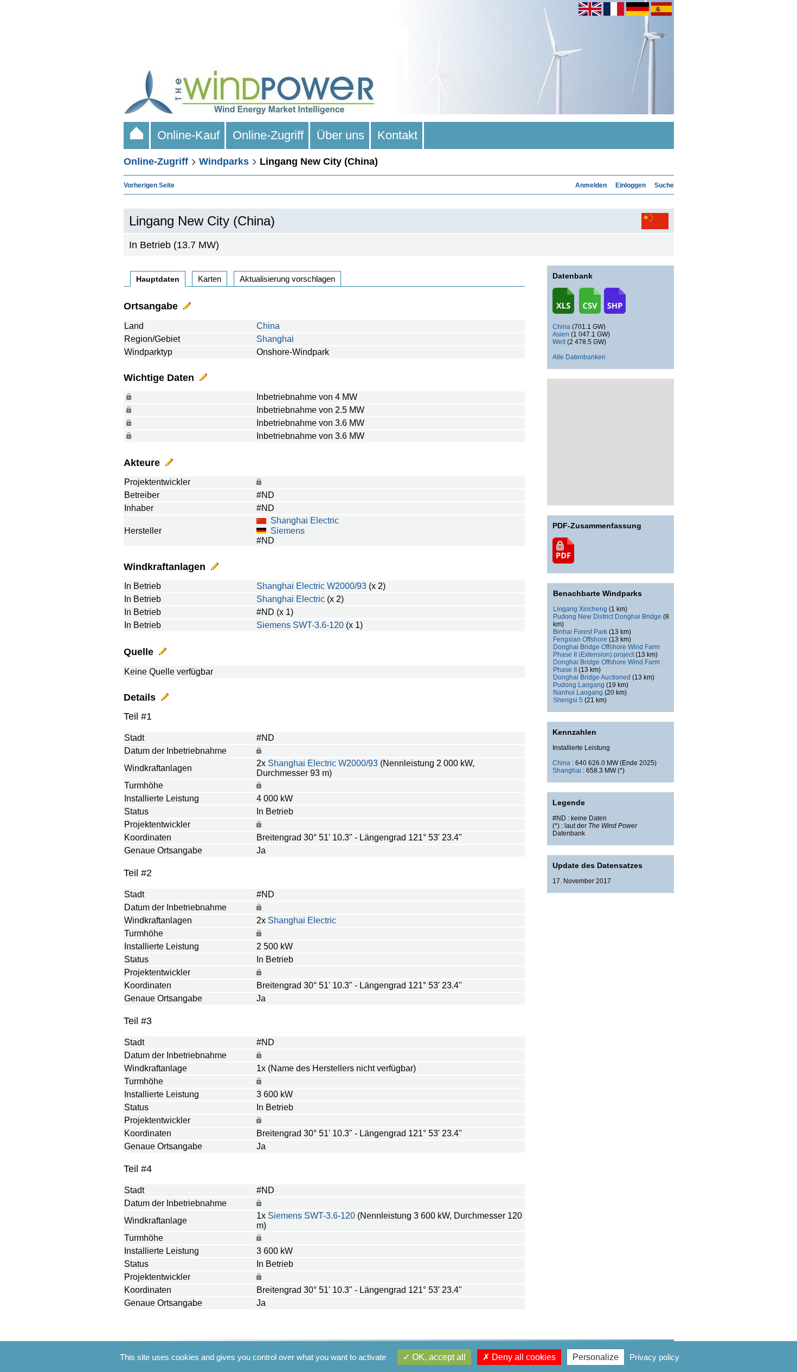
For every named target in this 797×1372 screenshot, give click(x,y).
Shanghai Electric (305, 520)
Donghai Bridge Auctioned (592, 677)
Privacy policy (654, 1357)
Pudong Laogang (579, 685)
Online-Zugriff (268, 135)
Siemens (288, 530)
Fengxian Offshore (580, 639)
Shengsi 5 (568, 700)
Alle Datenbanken (579, 357)
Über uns (340, 135)
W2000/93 (347, 586)
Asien (560, 334)
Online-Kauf (188, 135)
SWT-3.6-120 (318, 625)
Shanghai (275, 339)
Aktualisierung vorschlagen (287, 278)
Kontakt (397, 135)
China (268, 326)
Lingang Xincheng (580, 609)
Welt (558, 342)
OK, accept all (438, 1357)
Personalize (596, 1357)
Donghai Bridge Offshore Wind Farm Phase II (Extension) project (606, 650)
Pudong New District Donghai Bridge (607, 616)
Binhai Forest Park (580, 632)
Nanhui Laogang (578, 692)
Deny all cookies (523, 1357)
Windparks (224, 161)
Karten (209, 278)
